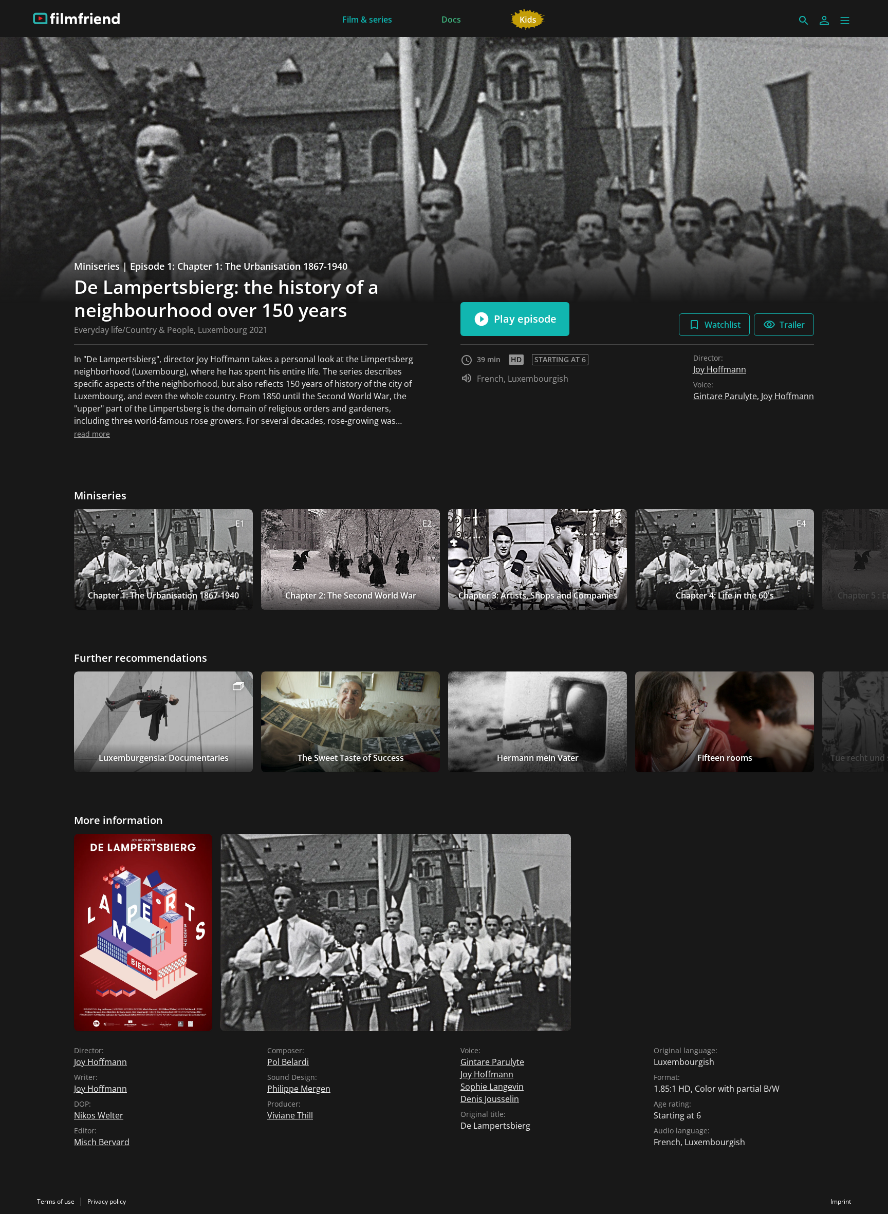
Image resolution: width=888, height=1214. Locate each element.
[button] (845, 20)
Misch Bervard (102, 1142)
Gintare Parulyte (725, 396)
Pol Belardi (288, 1062)
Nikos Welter (98, 1115)
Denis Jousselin (489, 1099)
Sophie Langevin (492, 1086)
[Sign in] (824, 20)
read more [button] (92, 434)
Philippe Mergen (298, 1088)
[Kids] (528, 18)
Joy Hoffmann (719, 369)
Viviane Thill (290, 1115)
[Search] (803, 20)
